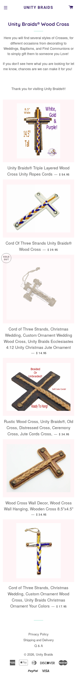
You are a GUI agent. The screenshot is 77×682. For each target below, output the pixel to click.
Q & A (38, 645)
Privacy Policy (38, 634)
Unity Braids (38, 7)
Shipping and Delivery (38, 639)
